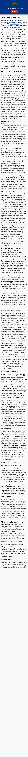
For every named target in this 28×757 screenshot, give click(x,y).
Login (15, 12)
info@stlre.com (21, 567)
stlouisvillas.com (14, 24)
